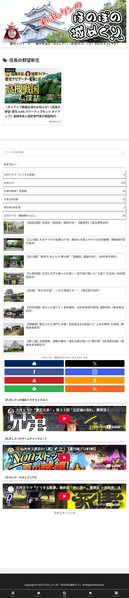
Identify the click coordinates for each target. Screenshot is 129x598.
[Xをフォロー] (94, 363)
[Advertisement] (64, 538)
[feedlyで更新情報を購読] (34, 388)
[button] (123, 152)
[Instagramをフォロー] (94, 372)
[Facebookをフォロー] (34, 372)
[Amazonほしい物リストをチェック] (94, 380)
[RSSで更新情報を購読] (94, 388)
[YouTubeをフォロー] (34, 380)
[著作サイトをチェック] (34, 363)
